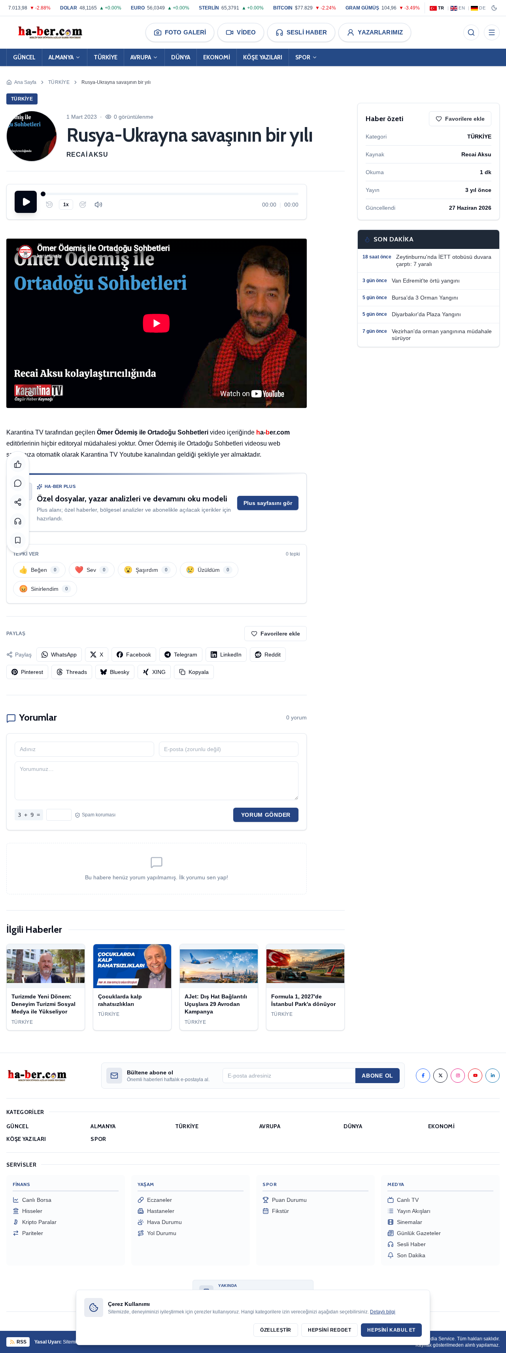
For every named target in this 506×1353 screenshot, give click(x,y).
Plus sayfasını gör (268, 503)
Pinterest (32, 672)
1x (66, 204)
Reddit (272, 654)
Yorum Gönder (266, 815)
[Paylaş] (18, 502)
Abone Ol (377, 1075)
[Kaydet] (18, 540)
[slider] (170, 194)
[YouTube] (475, 1075)
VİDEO (246, 32)
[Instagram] (458, 1075)
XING (159, 672)
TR (441, 8)
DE (482, 8)
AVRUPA (140, 57)
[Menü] (492, 32)
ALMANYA (61, 57)
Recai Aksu (87, 154)
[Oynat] (26, 202)
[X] (440, 1075)
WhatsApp (64, 654)
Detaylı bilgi (382, 1312)
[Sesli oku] (18, 521)
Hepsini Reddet (329, 1330)
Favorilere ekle (280, 633)
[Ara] (471, 32)
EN (462, 8)
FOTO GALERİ (185, 32)
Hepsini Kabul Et (391, 1330)
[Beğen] (18, 464)
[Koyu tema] (494, 7)
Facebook (138, 654)
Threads (76, 672)
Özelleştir (275, 1330)
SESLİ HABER (307, 32)
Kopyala (199, 672)
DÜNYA (180, 57)
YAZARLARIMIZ (380, 32)
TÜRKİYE (105, 57)
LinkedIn (231, 654)
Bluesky (119, 672)
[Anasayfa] (49, 32)
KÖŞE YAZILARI (262, 57)
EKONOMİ (216, 57)
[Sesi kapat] (98, 204)
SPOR (302, 57)
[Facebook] (423, 1075)
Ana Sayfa (25, 82)
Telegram (185, 654)
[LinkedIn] (492, 1075)
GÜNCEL (24, 57)
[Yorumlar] (18, 483)
